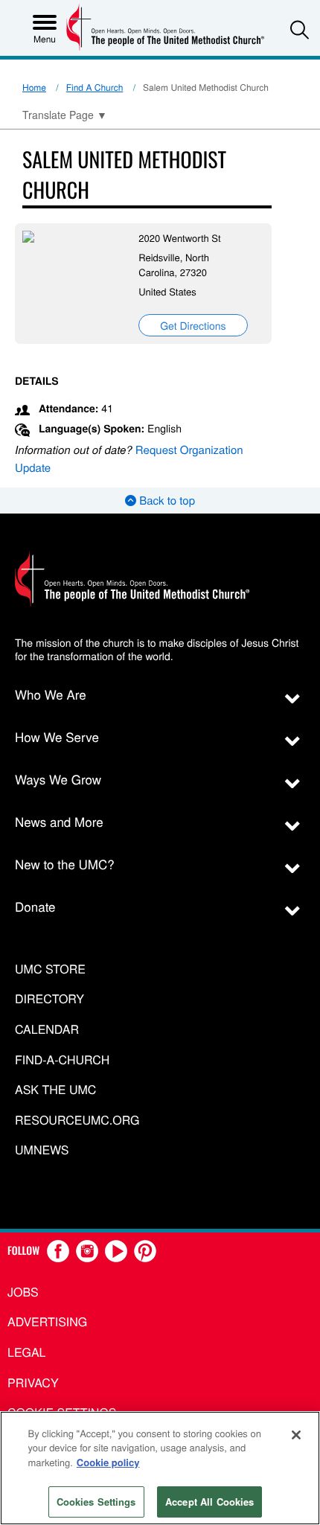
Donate (35, 906)
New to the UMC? (65, 863)
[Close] (296, 1435)
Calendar (47, 1030)
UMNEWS (41, 1150)
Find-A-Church (62, 1060)
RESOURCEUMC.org (77, 1120)
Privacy (33, 1382)
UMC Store (50, 969)
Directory (49, 999)
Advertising (47, 1321)
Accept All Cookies (209, 1501)
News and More (59, 821)
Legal (26, 1352)
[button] (299, 29)
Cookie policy (108, 1462)
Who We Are (50, 694)
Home (34, 87)
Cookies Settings (96, 1501)
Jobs (23, 1291)
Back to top (165, 500)
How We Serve (57, 736)
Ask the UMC (55, 1090)
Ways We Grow (58, 779)
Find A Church (95, 87)
